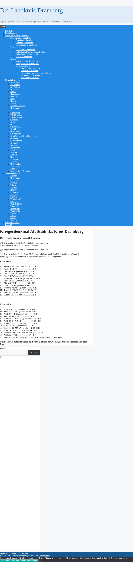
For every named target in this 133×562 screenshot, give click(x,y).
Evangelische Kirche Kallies (27, 63)
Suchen (3, 348)
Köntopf (13, 169)
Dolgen (13, 110)
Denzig (13, 103)
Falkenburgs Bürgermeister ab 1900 (30, 52)
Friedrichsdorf (16, 115)
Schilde (13, 194)
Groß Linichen (16, 129)
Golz (12, 124)
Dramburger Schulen (24, 42)
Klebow (13, 162)
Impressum (4, 553)
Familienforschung (13, 222)
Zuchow (13, 218)
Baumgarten (15, 94)
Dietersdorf (15, 108)
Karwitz (13, 155)
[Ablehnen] (40, 561)
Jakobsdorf (14, 150)
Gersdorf (14, 120)
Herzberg (14, 145)
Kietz (12, 157)
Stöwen (13, 197)
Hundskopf (15, 148)
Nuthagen (14, 180)
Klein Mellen (15, 164)
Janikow (13, 152)
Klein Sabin (15, 166)
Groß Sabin (15, 131)
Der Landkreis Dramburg (31, 10)
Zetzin (13, 215)
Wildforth (14, 206)
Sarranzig (14, 192)
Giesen (13, 122)
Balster (13, 92)
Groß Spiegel (15, 134)
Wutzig (13, 213)
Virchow (14, 201)
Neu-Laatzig (15, 178)
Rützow (13, 187)
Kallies (13, 59)
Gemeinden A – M (12, 80)
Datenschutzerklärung (19, 553)
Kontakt (8, 225)
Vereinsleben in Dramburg (26, 45)
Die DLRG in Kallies (29, 70)
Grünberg (14, 138)
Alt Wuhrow (15, 87)
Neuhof (13, 176)
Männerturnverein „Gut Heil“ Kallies (36, 73)
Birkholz (14, 96)
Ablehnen (15, 561)
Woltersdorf (15, 208)
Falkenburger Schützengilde (27, 54)
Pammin (13, 183)
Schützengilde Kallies (30, 78)
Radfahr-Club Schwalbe (31, 75)
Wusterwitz (15, 211)
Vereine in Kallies (23, 66)
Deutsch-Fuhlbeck (17, 106)
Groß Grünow (16, 127)
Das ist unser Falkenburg (26, 49)
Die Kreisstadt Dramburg (20, 38)
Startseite (9, 31)
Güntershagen (16, 141)
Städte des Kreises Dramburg (17, 35)
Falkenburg (15, 47)
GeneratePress (44, 556)
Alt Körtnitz (15, 82)
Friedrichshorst (16, 117)
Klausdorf (14, 159)
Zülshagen (14, 220)
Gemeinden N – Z (12, 173)
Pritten (13, 185)
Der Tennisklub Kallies (30, 68)
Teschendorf (15, 199)
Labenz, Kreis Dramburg (20, 171)
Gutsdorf (14, 143)
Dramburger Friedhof (24, 40)
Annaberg (14, 89)
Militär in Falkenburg (24, 56)
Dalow (13, 101)
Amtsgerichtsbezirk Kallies (27, 61)
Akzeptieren (5, 561)
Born (12, 99)
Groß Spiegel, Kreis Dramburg (23, 136)
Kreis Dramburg (12, 33)
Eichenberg (15, 113)
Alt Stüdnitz (15, 85)
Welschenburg (16, 204)
